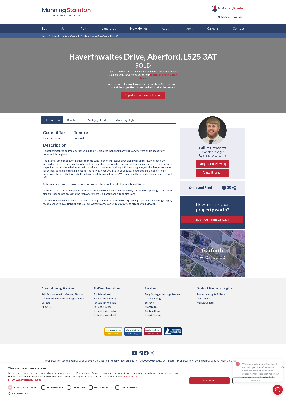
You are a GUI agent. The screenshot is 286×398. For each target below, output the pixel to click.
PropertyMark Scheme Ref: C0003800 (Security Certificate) (142, 360)
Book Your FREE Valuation (212, 219)
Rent (84, 28)
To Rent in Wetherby (104, 310)
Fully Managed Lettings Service (162, 294)
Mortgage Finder (97, 120)
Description (52, 120)
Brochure (73, 120)
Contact (238, 28)
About (166, 28)
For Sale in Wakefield (104, 302)
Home (44, 36)
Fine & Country (153, 315)
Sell (63, 28)
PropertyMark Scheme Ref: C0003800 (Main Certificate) (76, 360)
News (189, 28)
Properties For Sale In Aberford (65, 36)
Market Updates (206, 302)
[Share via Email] (229, 187)
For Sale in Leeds (102, 294)
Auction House (153, 310)
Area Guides (203, 298)
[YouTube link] (135, 353)
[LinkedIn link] (141, 353)
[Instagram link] (152, 353)
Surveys (149, 302)
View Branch (212, 172)
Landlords (109, 28)
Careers (213, 28)
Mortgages (151, 306)
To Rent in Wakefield (104, 315)
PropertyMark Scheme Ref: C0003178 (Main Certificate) (208, 360)
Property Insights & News (211, 294)
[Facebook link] (146, 353)
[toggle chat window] (278, 390)
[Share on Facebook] (224, 187)
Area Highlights (126, 120)
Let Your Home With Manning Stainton (63, 298)
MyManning (231, 8)
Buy (44, 28)
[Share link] (234, 187)
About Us (47, 306)
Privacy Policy (130, 376)
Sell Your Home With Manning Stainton (63, 294)
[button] (95, 380)
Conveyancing (153, 298)
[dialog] (143, 380)
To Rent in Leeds (102, 306)
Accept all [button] (209, 380)
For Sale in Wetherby (104, 298)
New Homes (139, 28)
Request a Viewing (212, 164)
